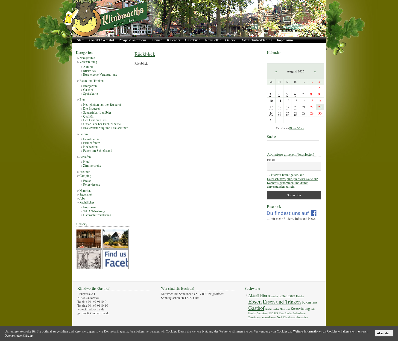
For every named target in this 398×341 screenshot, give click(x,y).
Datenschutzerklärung (256, 39)
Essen (255, 301)
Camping (85, 175)
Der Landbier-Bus (94, 120)
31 (271, 119)
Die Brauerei (91, 108)
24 (271, 113)
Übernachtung (302, 316)
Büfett (291, 296)
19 (287, 107)
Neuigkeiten (87, 58)
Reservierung (91, 184)
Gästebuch (192, 39)
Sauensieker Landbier (97, 112)
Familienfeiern (92, 139)
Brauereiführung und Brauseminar (105, 128)
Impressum (285, 39)
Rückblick (145, 53)
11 (279, 100)
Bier (82, 99)
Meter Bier (285, 308)
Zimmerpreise (92, 165)
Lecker (276, 308)
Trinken (273, 313)
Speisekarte (90, 93)
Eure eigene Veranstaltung (100, 74)
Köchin (268, 308)
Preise (87, 180)
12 (287, 100)
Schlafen (85, 157)
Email (271, 160)
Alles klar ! (384, 333)
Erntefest (300, 296)
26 (287, 113)
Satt (313, 308)
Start (80, 39)
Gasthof (88, 89)
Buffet (283, 296)
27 (295, 113)
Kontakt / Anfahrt (101, 39)
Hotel (86, 161)
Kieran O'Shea (296, 128)
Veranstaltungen (269, 316)
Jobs (82, 198)
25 (279, 113)
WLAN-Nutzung (94, 211)
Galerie (230, 39)
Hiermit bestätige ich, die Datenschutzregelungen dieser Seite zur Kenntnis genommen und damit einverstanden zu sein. (292, 180)
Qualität (88, 116)
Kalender (173, 39)
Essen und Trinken (91, 80)
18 (279, 107)
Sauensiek (85, 194)
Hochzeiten (90, 146)
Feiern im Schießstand (97, 150)
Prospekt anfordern (132, 39)
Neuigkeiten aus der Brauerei (102, 104)
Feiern (83, 134)
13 (295, 100)
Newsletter (213, 39)
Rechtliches (86, 202)
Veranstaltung (88, 62)
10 (271, 100)
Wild (279, 316)
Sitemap (156, 39)
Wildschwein (289, 316)
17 (271, 107)
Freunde (84, 171)
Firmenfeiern (91, 142)
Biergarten (90, 85)
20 (295, 107)
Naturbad (85, 190)
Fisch (314, 302)
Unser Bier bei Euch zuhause (102, 124)
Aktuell (88, 67)
